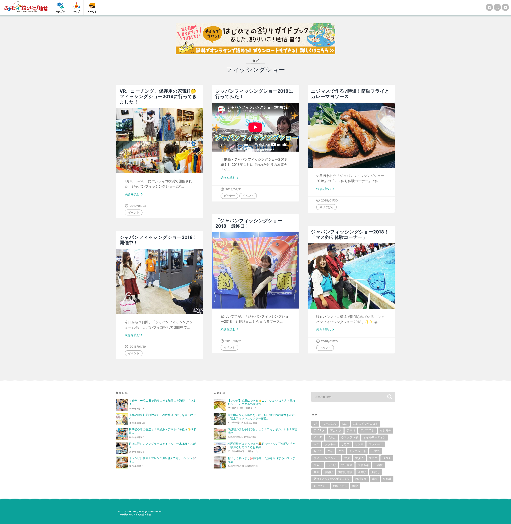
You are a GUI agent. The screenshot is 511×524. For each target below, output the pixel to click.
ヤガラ (318, 465)
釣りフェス (340, 485)
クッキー (330, 444)
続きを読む (134, 194)
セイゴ (318, 451)
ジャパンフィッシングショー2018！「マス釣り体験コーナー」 (350, 234)
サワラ (345, 444)
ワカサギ (346, 465)
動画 (316, 472)
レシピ (331, 465)
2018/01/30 (329, 200)
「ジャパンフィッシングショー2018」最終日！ (248, 223)
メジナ (387, 458)
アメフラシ (367, 430)
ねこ (345, 423)
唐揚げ (329, 472)
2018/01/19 (138, 346)
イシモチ (385, 430)
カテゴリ (60, 11)
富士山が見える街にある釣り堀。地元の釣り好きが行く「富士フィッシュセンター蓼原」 (262, 416)
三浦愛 (378, 465)
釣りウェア (321, 485)
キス (316, 444)
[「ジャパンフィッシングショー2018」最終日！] (255, 270)
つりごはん (330, 423)
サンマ (359, 444)
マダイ (359, 458)
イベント (133, 212)
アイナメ (319, 430)
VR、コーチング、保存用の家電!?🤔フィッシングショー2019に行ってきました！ (158, 96)
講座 (374, 478)
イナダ (318, 437)
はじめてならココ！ (365, 423)
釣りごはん (327, 207)
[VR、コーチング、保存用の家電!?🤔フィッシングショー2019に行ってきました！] (159, 140)
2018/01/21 (233, 341)
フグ (347, 458)
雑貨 (355, 485)
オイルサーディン (374, 437)
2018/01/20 (329, 341)
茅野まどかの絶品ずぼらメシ (332, 478)
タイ (330, 451)
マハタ (373, 458)
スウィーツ (376, 444)
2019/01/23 (138, 205)
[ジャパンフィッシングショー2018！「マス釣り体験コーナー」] (351, 276)
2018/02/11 (233, 189)
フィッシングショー (326, 458)
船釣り (375, 472)
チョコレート (357, 451)
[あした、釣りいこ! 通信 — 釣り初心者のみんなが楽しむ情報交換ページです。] (26, 6)
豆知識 (387, 478)
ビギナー (229, 195)
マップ (76, 11)
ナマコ (375, 451)
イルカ (331, 437)
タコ (341, 451)
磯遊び (362, 472)
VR (315, 423)
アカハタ (335, 430)
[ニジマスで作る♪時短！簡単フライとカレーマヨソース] (351, 135)
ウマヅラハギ (349, 437)
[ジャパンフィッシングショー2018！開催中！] (159, 281)
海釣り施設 (345, 472)
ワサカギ (363, 465)
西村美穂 (360, 478)
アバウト (92, 11)
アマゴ (351, 430)
